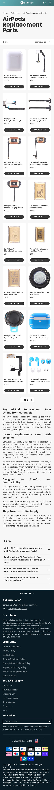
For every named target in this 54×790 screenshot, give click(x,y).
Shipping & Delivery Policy (14, 667)
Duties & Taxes (9, 675)
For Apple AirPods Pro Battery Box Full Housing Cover (39, 330)
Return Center (9, 702)
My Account (8, 685)
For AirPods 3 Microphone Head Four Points (14, 286)
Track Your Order (10, 698)
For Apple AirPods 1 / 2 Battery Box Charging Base (14, 373)
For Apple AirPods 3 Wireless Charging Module (14, 200)
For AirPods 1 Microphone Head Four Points (39, 243)
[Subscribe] (49, 721)
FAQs (5, 710)
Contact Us (7, 706)
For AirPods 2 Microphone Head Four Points (39, 200)
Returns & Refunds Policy (14, 659)
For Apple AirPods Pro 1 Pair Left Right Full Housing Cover (39, 373)
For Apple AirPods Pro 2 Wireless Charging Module (39, 156)
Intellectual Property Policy (15, 671)
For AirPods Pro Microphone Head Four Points (14, 243)
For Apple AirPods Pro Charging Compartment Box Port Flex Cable (39, 69)
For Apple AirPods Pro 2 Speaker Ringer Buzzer (14, 330)
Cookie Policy (9, 655)
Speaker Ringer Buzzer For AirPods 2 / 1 (39, 286)
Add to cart (14, 87)
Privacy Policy (9, 650)
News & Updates (10, 689)
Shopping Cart (9, 693)
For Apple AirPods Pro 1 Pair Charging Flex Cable (39, 113)
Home (5, 13)
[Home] (27, 3)
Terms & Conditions (11, 646)
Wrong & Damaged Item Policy (16, 663)
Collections (15, 13)
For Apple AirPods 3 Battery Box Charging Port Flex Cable (14, 113)
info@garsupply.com (18, 608)
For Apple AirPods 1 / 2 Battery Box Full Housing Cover (14, 69)
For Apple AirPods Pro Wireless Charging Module (14, 156)
